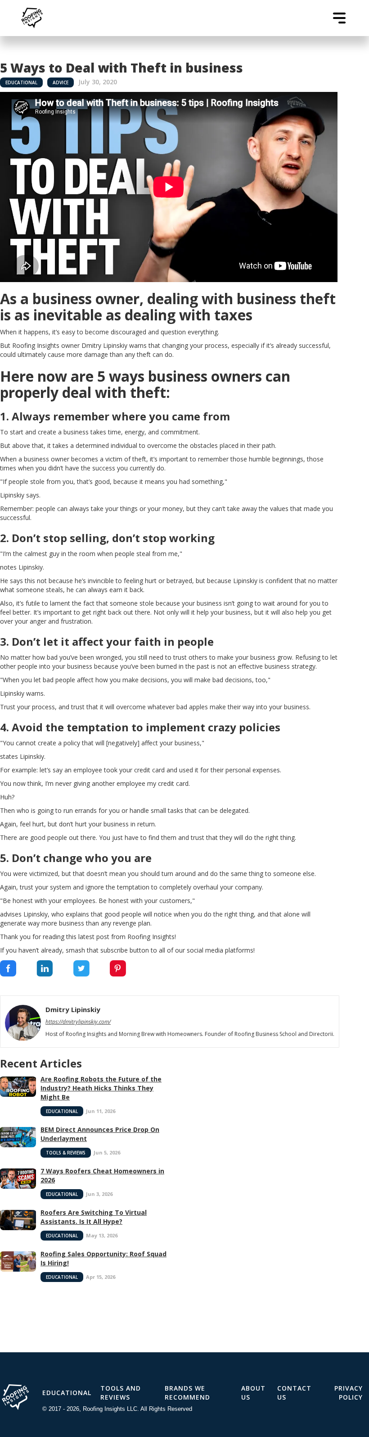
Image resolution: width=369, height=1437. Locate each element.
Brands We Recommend (187, 1392)
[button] (339, 18)
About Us (253, 1392)
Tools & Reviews (66, 1153)
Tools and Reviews (120, 1392)
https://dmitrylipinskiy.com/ (78, 1022)
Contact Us (294, 1392)
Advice (60, 82)
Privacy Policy (348, 1392)
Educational (21, 82)
